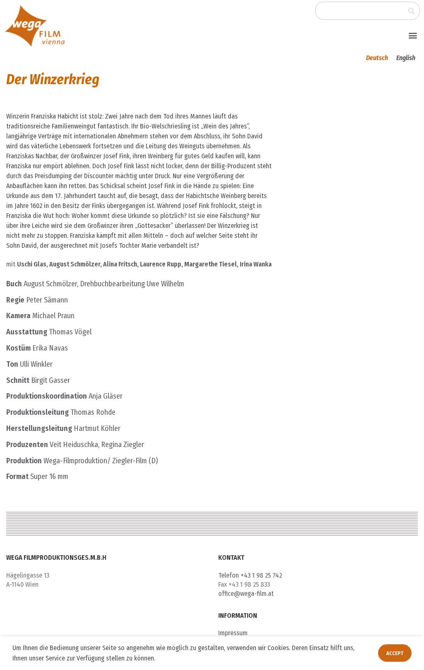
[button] (413, 35)
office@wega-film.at (246, 593)
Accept (394, 653)
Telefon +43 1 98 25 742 (250, 575)
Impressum (233, 633)
